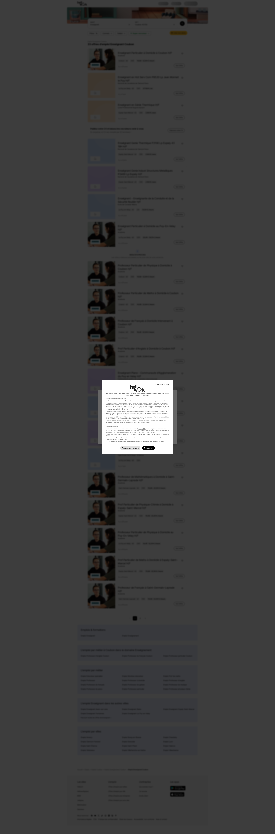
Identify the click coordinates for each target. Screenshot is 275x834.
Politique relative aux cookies (155, 442)
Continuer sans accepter (162, 384)
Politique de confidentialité (134, 442)
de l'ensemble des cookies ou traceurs (128, 403)
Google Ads (142, 429)
